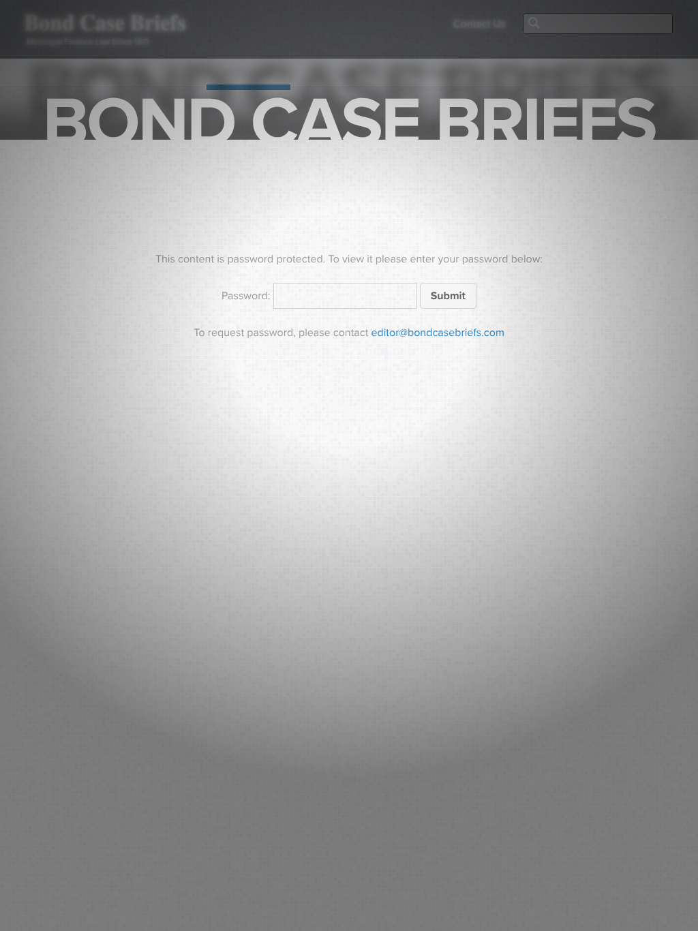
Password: (247, 295)
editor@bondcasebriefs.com (437, 332)
